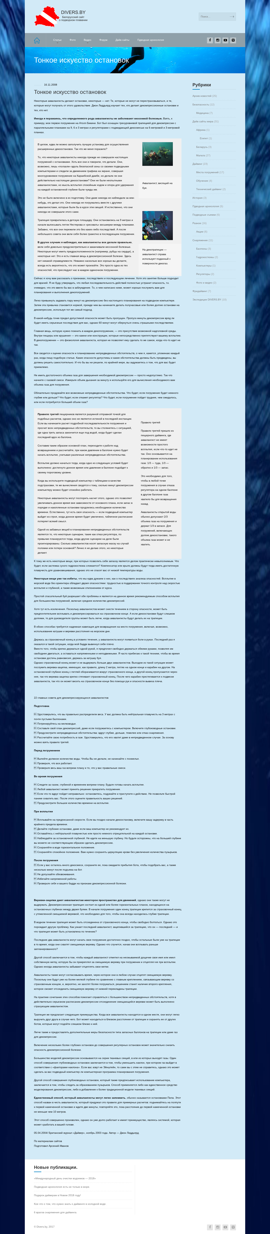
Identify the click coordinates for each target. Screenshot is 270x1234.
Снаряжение (200, 240)
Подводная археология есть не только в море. (62, 1186)
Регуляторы (203, 274)
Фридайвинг (199, 291)
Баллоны (201, 248)
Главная (40, 40)
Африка (201, 129)
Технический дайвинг (209, 189)
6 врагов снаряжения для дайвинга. (55, 1212)
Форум (103, 39)
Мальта (200, 155)
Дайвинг (197, 163)
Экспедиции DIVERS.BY (206, 299)
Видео (87, 39)
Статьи (57, 39)
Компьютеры (204, 265)
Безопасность (200, 104)
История (197, 197)
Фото (73, 39)
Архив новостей (201, 95)
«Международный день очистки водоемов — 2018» (65, 1178)
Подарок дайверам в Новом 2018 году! (57, 1195)
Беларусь (202, 146)
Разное (196, 223)
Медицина (202, 112)
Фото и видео (204, 282)
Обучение (202, 180)
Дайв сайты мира (202, 121)
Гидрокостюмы (205, 257)
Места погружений (207, 172)
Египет (204, 138)
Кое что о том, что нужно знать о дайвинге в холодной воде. (70, 1203)
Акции (199, 231)
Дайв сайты (122, 39)
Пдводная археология (150, 39)
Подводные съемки (204, 214)
